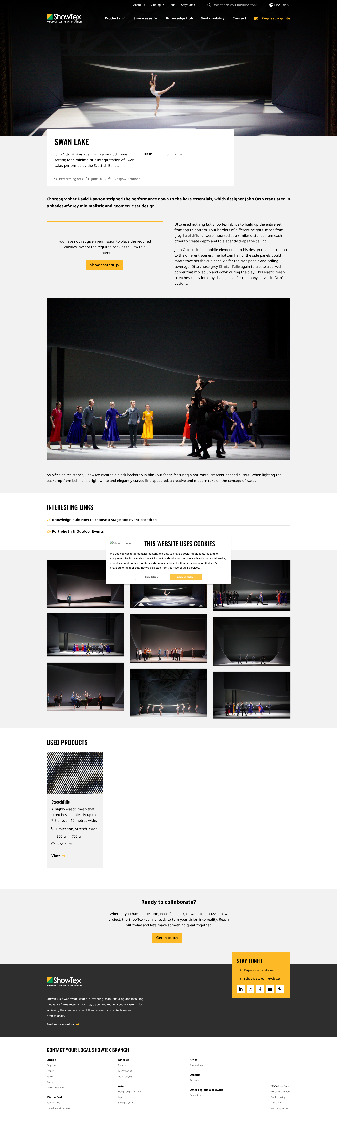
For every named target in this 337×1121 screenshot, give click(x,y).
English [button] (280, 5)
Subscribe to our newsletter (261, 978)
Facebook (260, 989)
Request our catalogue (258, 970)
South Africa (196, 1065)
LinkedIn (241, 989)
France (50, 1070)
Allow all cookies (186, 577)
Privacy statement (280, 1091)
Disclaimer (277, 1102)
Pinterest (280, 989)
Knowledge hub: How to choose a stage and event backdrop (104, 519)
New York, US (125, 1076)
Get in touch (167, 937)
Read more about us (60, 1024)
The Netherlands (56, 1087)
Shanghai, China (127, 1102)
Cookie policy (278, 1097)
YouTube (270, 989)
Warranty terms (279, 1108)
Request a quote (275, 18)
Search (209, 5)
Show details (151, 577)
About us (139, 5)
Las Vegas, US (125, 1070)
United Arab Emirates (58, 1108)
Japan (121, 1097)
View (55, 855)
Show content (102, 264)
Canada (122, 1065)
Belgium (51, 1065)
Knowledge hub (179, 18)
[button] (115, 18)
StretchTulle (193, 235)
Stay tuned (188, 5)
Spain (50, 1076)
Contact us (195, 1095)
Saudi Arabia (53, 1102)
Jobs (172, 5)
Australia (194, 1080)
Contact (239, 18)
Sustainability (213, 18)
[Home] (64, 18)
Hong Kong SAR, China (130, 1091)
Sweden (51, 1082)
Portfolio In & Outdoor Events (78, 531)
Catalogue (157, 5)
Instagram (250, 989)
